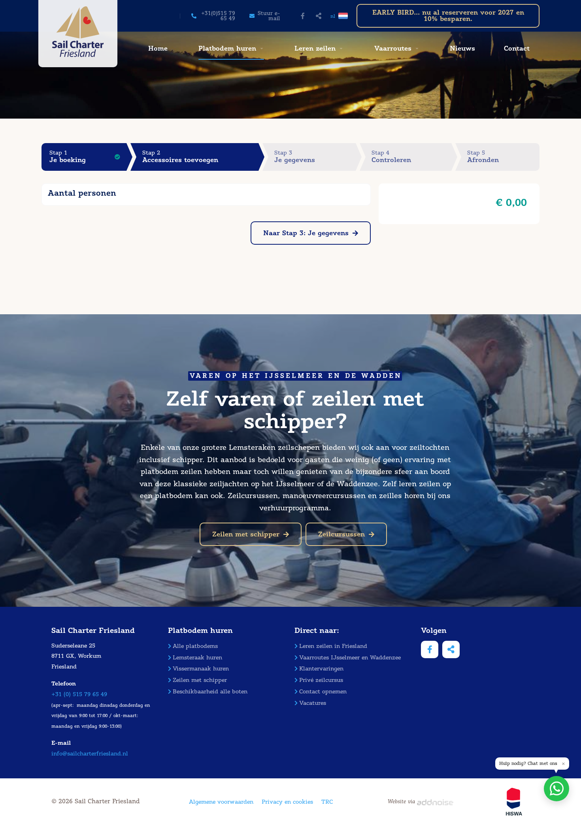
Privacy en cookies (287, 802)
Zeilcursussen (341, 534)
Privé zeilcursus (321, 680)
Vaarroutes (392, 48)
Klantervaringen (321, 668)
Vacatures (312, 703)
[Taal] (343, 15)
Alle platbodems (195, 646)
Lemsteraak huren (197, 657)
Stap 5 (483, 156)
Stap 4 (391, 156)
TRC (327, 802)
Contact (517, 48)
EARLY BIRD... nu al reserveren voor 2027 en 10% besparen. (448, 15)
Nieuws (462, 48)
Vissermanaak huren (201, 668)
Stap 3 (294, 156)
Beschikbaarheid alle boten (210, 691)
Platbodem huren (227, 48)
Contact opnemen (323, 691)
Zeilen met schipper (245, 534)
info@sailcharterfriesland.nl (89, 753)
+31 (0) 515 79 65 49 (79, 694)
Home (158, 48)
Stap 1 (67, 156)
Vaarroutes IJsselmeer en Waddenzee (350, 657)
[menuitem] (157, 49)
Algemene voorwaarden (221, 802)
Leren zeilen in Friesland (333, 646)
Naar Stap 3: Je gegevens (306, 233)
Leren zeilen (315, 48)
